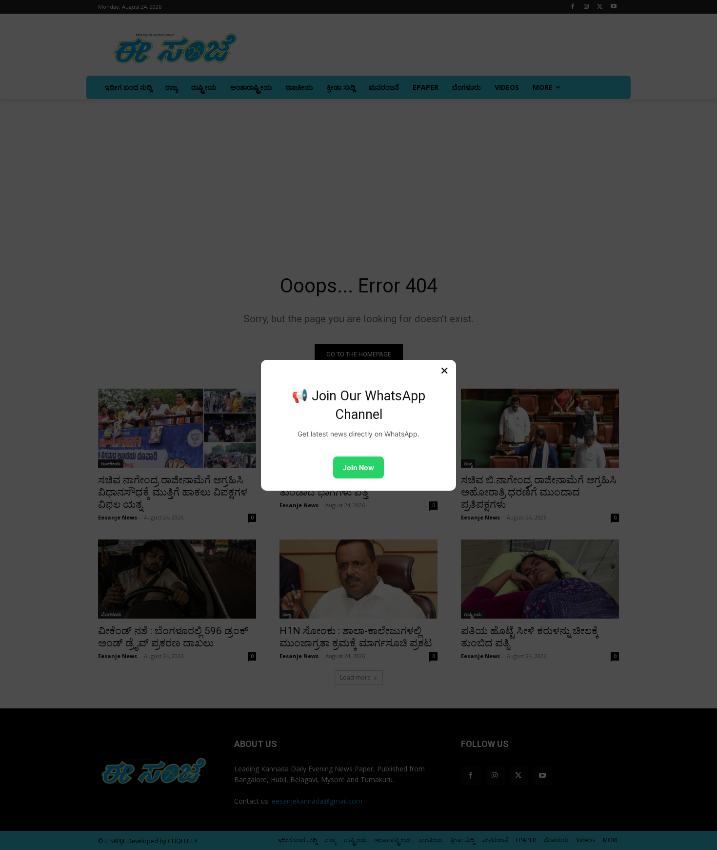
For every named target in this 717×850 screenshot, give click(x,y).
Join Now (358, 467)
